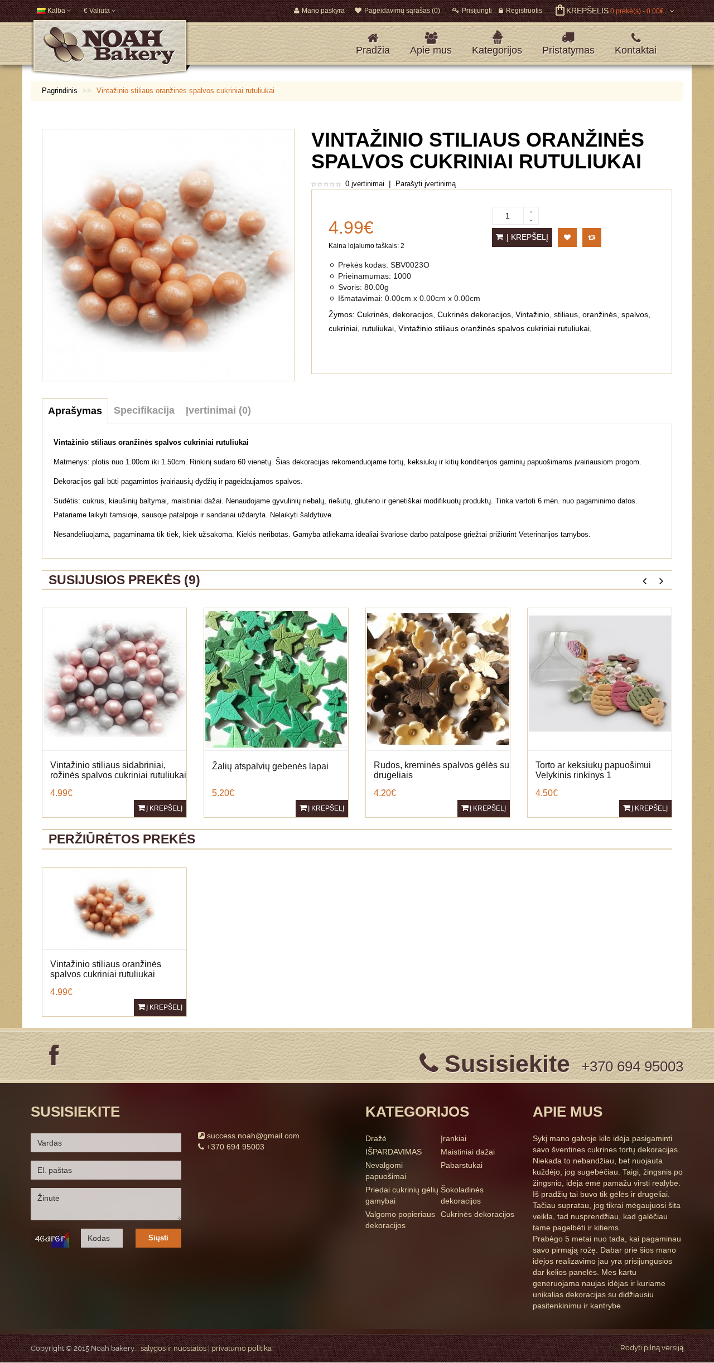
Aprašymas (75, 410)
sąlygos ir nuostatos (173, 1348)
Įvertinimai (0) (218, 410)
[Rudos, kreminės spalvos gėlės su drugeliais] (438, 679)
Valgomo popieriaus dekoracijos (400, 1220)
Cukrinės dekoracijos (474, 314)
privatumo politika (241, 1348)
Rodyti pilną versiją (651, 1347)
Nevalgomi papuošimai (385, 1171)
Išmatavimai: (360, 298)
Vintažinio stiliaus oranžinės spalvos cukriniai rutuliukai (494, 328)
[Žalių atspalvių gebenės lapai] (276, 679)
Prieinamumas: (364, 275)
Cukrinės (372, 314)
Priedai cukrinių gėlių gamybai (401, 1195)
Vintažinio (532, 314)
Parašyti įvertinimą (425, 184)
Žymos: (342, 314)
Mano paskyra (323, 10)
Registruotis (524, 10)
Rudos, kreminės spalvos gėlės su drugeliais (441, 770)
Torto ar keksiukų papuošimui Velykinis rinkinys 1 (593, 770)
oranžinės (599, 314)
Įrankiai (453, 1138)
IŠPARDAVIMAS (393, 1151)
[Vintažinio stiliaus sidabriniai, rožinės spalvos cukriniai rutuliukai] (115, 679)
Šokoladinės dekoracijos (462, 1195)
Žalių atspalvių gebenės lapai (270, 766)
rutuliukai (378, 328)
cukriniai (343, 328)
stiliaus (566, 314)
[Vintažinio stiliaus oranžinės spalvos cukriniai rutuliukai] (114, 908)
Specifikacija (144, 410)
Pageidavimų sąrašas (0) (402, 10)
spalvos (634, 314)
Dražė (376, 1138)
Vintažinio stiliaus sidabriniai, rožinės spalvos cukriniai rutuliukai (118, 770)
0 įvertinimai (364, 184)
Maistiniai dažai (468, 1151)
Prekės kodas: (363, 264)
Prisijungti (477, 10)
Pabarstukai (462, 1165)
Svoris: (350, 287)
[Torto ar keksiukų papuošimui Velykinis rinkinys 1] (600, 679)
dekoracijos (413, 314)
